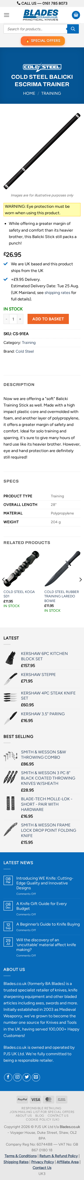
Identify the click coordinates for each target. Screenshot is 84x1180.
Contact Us (58, 1115)
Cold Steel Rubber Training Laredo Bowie (61, 596)
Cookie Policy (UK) (42, 1119)
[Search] (73, 29)
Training (51, 93)
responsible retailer (35, 1060)
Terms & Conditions (21, 1156)
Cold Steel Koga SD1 (19, 594)
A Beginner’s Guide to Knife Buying (48, 924)
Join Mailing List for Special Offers (42, 1112)
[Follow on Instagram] (17, 1077)
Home (29, 93)
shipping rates (57, 292)
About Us (24, 1115)
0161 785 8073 (54, 3)
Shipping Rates (16, 1162)
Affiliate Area (68, 1162)
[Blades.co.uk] (40, 15)
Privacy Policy (42, 1162)
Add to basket (48, 319)
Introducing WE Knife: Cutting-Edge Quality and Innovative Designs (44, 883)
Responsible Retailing (41, 1108)
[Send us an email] (36, 1077)
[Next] (80, 588)
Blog (39, 1115)
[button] (7, 15)
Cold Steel (25, 351)
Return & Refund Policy (58, 1156)
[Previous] (4, 588)
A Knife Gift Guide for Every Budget (41, 906)
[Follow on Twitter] (26, 1077)
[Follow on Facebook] (8, 1077)
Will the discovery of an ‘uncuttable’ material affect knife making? (46, 944)
